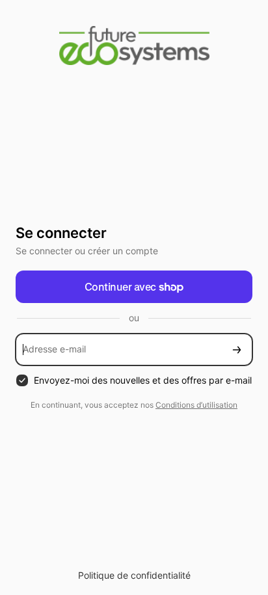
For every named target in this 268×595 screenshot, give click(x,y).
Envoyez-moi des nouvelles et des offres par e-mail (143, 380)
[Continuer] (237, 349)
